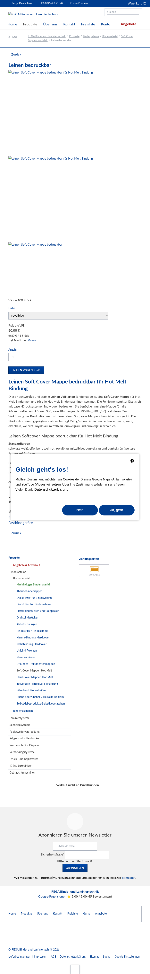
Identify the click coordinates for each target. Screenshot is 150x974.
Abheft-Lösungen (27, 624)
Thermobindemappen (29, 591)
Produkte (74, 36)
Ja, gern (116, 510)
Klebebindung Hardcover (31, 644)
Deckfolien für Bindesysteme (34, 604)
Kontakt (57, 913)
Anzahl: (12, 349)
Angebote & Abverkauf (26, 565)
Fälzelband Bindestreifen (31, 690)
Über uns (42, 913)
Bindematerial (110, 36)
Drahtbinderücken (27, 617)
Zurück (16, 54)
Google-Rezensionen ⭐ (55, 896)
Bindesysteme (91, 36)
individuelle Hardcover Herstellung (37, 684)
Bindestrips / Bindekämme (32, 631)
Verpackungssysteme (22, 752)
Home (12, 913)
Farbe (14, 308)
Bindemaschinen (23, 711)
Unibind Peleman (27, 650)
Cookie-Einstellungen (127, 956)
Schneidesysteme (20, 725)
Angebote (101, 913)
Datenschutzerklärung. (52, 489)
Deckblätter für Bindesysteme (34, 598)
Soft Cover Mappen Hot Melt (34, 670)
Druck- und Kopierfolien (24, 759)
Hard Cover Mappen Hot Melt (35, 677)
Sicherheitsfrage (52, 854)
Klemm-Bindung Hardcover (33, 637)
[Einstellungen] (132, 461)
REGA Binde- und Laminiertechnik (47, 36)
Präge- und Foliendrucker (25, 738)
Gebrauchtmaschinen (22, 772)
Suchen (137, 12)
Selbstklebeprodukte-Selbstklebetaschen (41, 703)
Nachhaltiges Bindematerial (33, 584)
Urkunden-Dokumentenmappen (36, 664)
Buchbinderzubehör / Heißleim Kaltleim (40, 697)
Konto (86, 913)
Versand (33, 340)
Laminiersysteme (19, 718)
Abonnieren (75, 868)
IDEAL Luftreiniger (21, 766)
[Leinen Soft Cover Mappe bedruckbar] (35, 269)
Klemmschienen (26, 657)
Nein (80, 510)
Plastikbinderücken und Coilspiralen (38, 611)
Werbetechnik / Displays (24, 745)
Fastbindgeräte (20, 523)
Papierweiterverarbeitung (24, 732)
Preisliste (72, 913)
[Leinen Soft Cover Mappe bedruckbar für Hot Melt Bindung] (50, 112)
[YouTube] (137, 914)
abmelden (128, 877)
